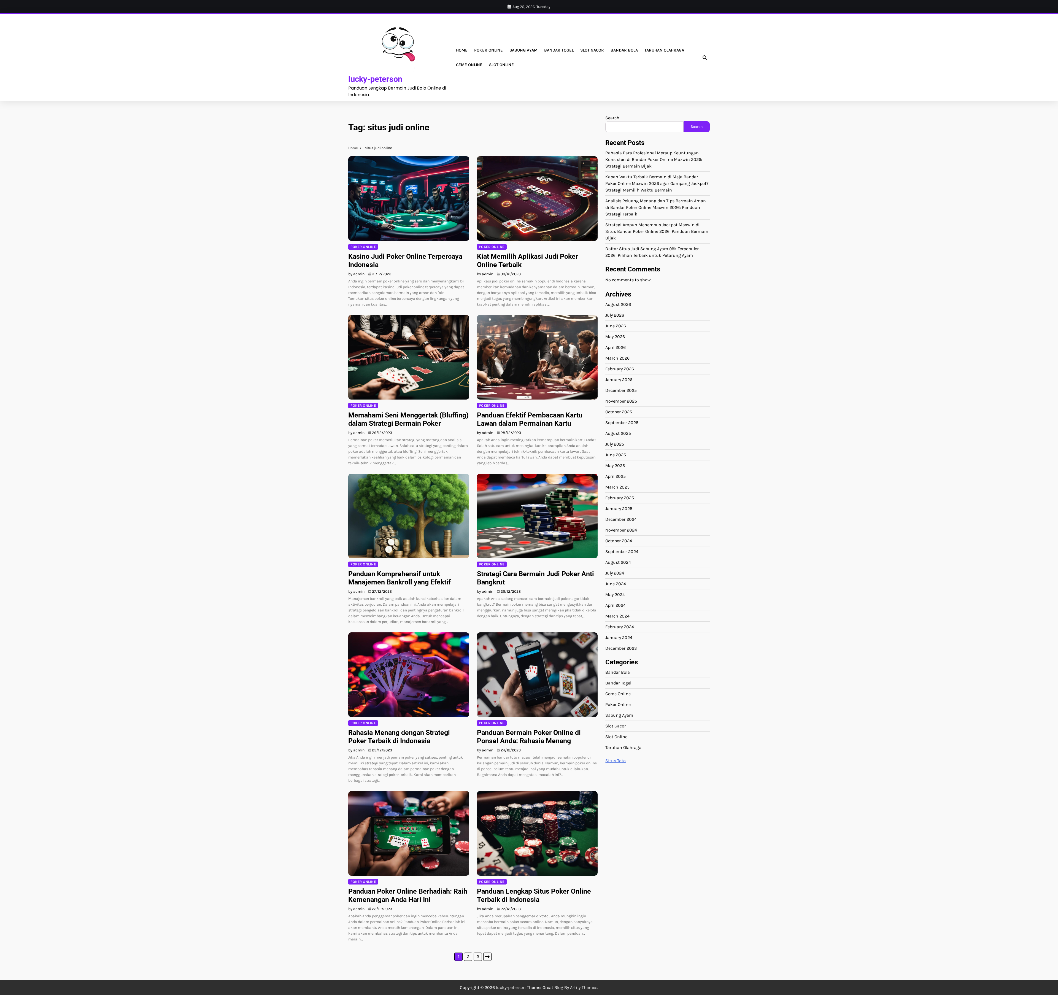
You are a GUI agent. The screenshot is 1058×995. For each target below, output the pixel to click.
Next (487, 957)
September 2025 (621, 422)
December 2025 (621, 390)
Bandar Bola (624, 50)
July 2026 (614, 315)
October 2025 (618, 411)
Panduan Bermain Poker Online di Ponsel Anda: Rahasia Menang (529, 737)
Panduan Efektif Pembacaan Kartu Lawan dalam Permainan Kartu (529, 419)
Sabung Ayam (523, 50)
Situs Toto (615, 760)
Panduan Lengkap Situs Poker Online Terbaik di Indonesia (534, 895)
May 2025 (615, 465)
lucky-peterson (375, 79)
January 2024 (618, 637)
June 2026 (615, 325)
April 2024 (615, 605)
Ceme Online (469, 64)
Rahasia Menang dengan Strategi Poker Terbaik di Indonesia (399, 737)
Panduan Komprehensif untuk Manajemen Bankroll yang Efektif (399, 578)
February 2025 (619, 497)
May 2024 (615, 594)
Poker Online (488, 50)
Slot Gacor (592, 50)
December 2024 (621, 519)
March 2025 (617, 487)
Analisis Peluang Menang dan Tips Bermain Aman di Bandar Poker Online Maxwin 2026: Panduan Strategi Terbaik (655, 207)
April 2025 (615, 476)
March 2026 (617, 358)
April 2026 (615, 347)
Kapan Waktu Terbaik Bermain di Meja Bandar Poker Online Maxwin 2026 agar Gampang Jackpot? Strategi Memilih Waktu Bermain (657, 183)
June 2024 (615, 583)
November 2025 (621, 401)
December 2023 (621, 648)
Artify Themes (583, 987)
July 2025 (614, 444)
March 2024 (617, 616)
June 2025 (615, 454)
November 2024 (621, 530)
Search (612, 117)
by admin (356, 274)
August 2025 (618, 433)
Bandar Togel (559, 50)
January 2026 (618, 379)
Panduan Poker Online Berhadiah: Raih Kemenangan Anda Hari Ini (407, 895)
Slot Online (501, 64)
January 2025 (618, 508)
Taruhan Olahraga (664, 50)
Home (462, 50)
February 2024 (619, 626)
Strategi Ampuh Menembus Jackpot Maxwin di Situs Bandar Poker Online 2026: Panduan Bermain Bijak (656, 231)
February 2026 (619, 368)
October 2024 (618, 540)
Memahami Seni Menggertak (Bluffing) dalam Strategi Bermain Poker (408, 419)
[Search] (705, 58)
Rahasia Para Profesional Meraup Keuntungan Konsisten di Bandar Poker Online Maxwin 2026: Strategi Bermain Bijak (653, 159)
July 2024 (614, 573)
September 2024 (621, 551)
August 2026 (618, 304)
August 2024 (618, 562)
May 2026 (615, 336)
